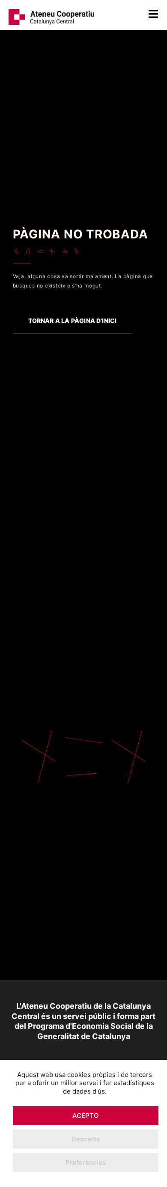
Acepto (85, 1116)
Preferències (86, 1162)
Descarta (86, 1139)
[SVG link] (51, 15)
